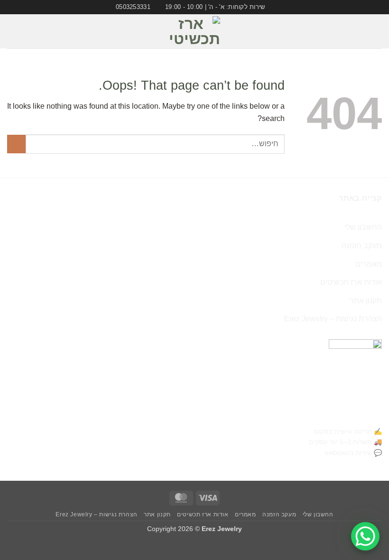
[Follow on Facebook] (39, 31)
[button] (376, 31)
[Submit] (16, 144)
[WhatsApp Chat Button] (365, 536)
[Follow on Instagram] (27, 31)
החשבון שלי (363, 227)
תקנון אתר (366, 301)
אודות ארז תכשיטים (351, 282)
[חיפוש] (10, 31)
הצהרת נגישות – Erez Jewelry (333, 319)
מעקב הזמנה (362, 246)
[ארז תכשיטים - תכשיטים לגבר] (194, 31)
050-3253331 (357, 415)
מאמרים (368, 264)
